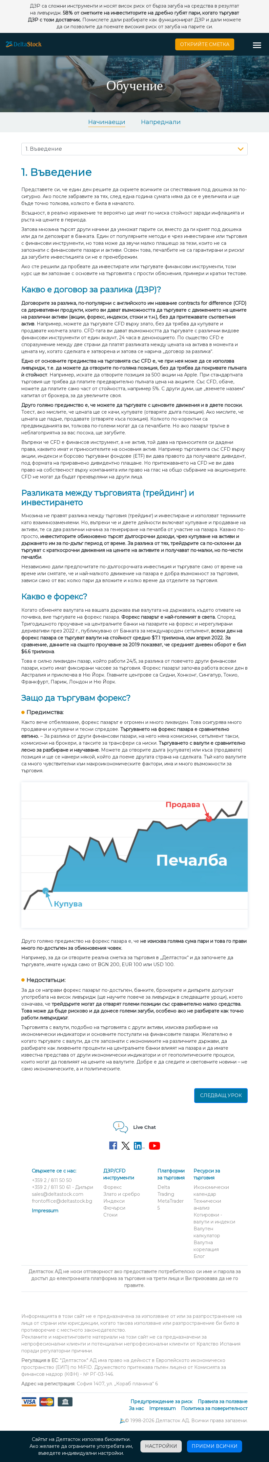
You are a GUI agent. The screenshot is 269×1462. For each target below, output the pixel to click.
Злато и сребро (121, 1194)
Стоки (110, 1215)
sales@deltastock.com (57, 1194)
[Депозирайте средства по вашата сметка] (46, 1406)
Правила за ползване (223, 1401)
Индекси (114, 1201)
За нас (136, 1408)
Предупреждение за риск (162, 1401)
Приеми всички (215, 1446)
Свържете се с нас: (54, 1171)
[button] (259, 45)
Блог (199, 1256)
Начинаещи (106, 122)
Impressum (45, 1211)
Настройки (161, 1446)
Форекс (112, 1187)
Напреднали (161, 122)
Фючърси (114, 1208)
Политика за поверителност (214, 1408)
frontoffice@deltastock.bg (62, 1201)
